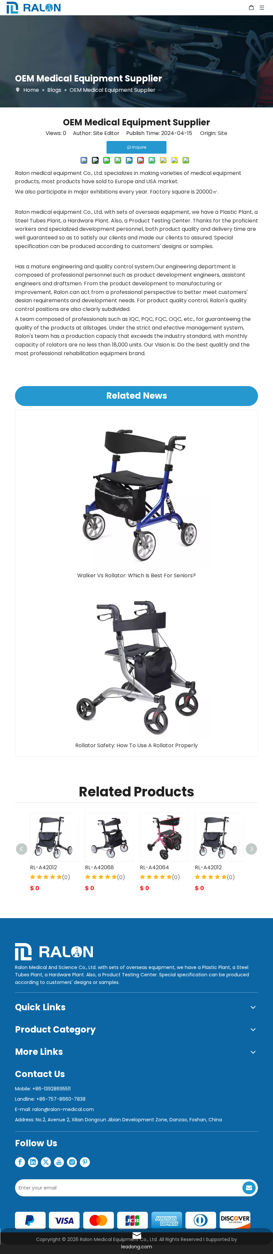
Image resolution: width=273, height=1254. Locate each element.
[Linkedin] (33, 1162)
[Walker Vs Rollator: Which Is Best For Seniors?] (136, 492)
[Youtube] (59, 1162)
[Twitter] (46, 1162)
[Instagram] (72, 1162)
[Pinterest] (85, 1162)
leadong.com (136, 1246)
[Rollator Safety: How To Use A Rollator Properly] (136, 662)
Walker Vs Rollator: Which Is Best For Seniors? (136, 575)
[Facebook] (20, 1162)
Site (222, 133)
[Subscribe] (249, 1188)
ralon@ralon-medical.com (63, 1109)
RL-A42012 (43, 867)
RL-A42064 (154, 867)
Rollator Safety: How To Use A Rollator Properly (136, 745)
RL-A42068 (99, 867)
